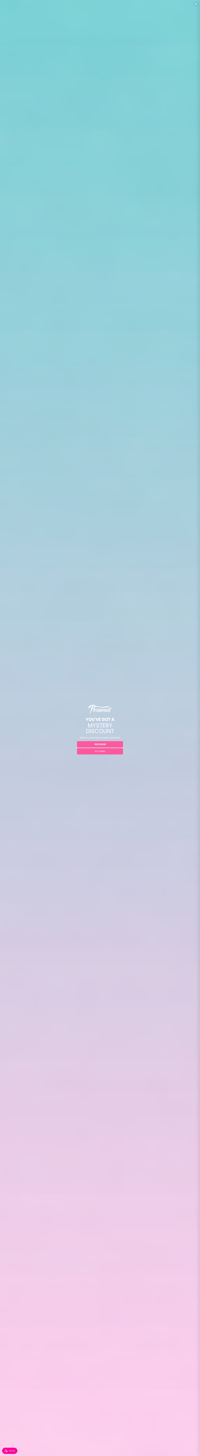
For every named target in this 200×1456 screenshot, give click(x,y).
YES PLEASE (100, 744)
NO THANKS (100, 751)
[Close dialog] (196, 4)
